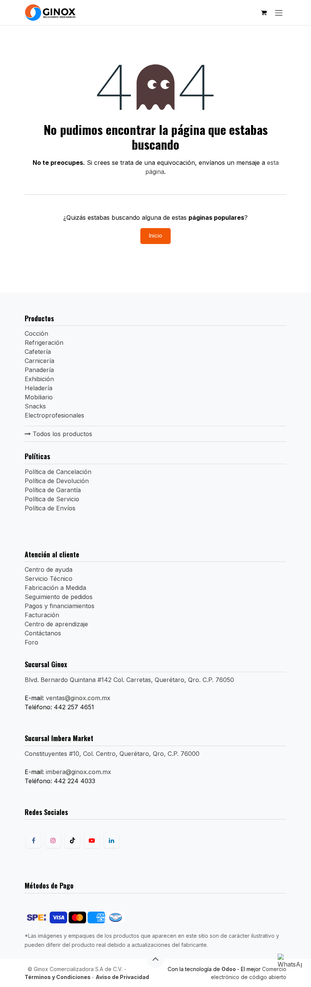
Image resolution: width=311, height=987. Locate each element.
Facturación (42, 615)
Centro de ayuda (48, 569)
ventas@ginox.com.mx (78, 698)
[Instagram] (53, 840)
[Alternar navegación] (278, 12)
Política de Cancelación (58, 472)
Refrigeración (44, 342)
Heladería (38, 388)
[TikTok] (72, 840)
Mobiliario (39, 397)
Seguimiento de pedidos (59, 597)
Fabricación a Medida (55, 587)
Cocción (36, 333)
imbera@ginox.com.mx (78, 772)
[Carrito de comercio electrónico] (263, 12)
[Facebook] (33, 840)
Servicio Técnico (48, 578)
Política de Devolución (57, 481)
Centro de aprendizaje (56, 624)
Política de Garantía (53, 490)
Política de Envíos (50, 508)
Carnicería (39, 360)
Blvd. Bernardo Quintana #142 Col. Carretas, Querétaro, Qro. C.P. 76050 (129, 680)
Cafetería (38, 351)
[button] (155, 959)
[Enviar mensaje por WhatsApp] (290, 966)
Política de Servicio (52, 499)
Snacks (35, 406)
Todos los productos (61, 434)
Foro (31, 642)
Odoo (229, 969)
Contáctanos (43, 633)
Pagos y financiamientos (59, 606)
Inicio (155, 235)
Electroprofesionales (54, 415)
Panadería (39, 370)
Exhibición (39, 379)
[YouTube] (91, 840)
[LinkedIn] (111, 840)
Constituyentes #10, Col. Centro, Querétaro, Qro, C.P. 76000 (112, 753)
